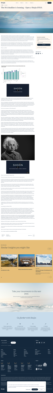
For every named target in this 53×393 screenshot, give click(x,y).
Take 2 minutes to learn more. (44, 0)
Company (31, 2)
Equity (14, 354)
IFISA (1, 356)
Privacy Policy (44, 47)
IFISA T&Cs (36, 354)
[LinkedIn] (36, 53)
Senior (14, 352)
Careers (49, 352)
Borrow (22, 2)
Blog (2, 5)
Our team (49, 351)
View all (49, 248)
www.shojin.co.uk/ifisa (13, 231)
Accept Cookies (35, 389)
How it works (15, 355)
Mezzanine (15, 353)
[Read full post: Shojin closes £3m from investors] (26, 260)
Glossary (25, 356)
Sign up (49, 2)
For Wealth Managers (4, 354)
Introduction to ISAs (5, 270)
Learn (26, 2)
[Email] (42, 53)
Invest (17, 2)
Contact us (49, 353)
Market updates (37, 268)
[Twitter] (40, 53)
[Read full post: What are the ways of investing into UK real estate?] (44, 260)
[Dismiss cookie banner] (44, 383)
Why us (2, 351)
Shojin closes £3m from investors (25, 269)
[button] (1, 277)
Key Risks (36, 352)
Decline (41, 389)
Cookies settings (28, 389)
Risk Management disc (38, 353)
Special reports (26, 352)
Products (2, 355)
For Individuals (3, 352)
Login (46, 2)
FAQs (24, 355)
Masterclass (25, 351)
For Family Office (3, 353)
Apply (14, 356)
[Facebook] (38, 53)
